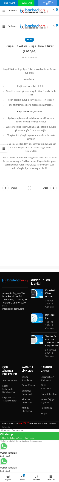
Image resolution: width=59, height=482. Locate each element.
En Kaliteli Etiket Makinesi (50, 293)
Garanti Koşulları (48, 394)
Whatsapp (27, 3)
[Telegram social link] (42, 180)
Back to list (29, 188)
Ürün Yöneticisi (29, 58)
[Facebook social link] (6, 180)
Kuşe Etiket (8, 69)
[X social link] (15, 180)
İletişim (44, 413)
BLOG (29, 40)
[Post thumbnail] (37, 299)
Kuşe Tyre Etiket (25, 112)
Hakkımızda (46, 408)
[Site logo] (34, 11)
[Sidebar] (4, 148)
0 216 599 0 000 (48, 3)
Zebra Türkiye (28, 386)
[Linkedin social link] (33, 180)
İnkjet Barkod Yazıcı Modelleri (9, 399)
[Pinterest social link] (24, 180)
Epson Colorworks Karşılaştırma (8, 389)
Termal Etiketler (9, 381)
